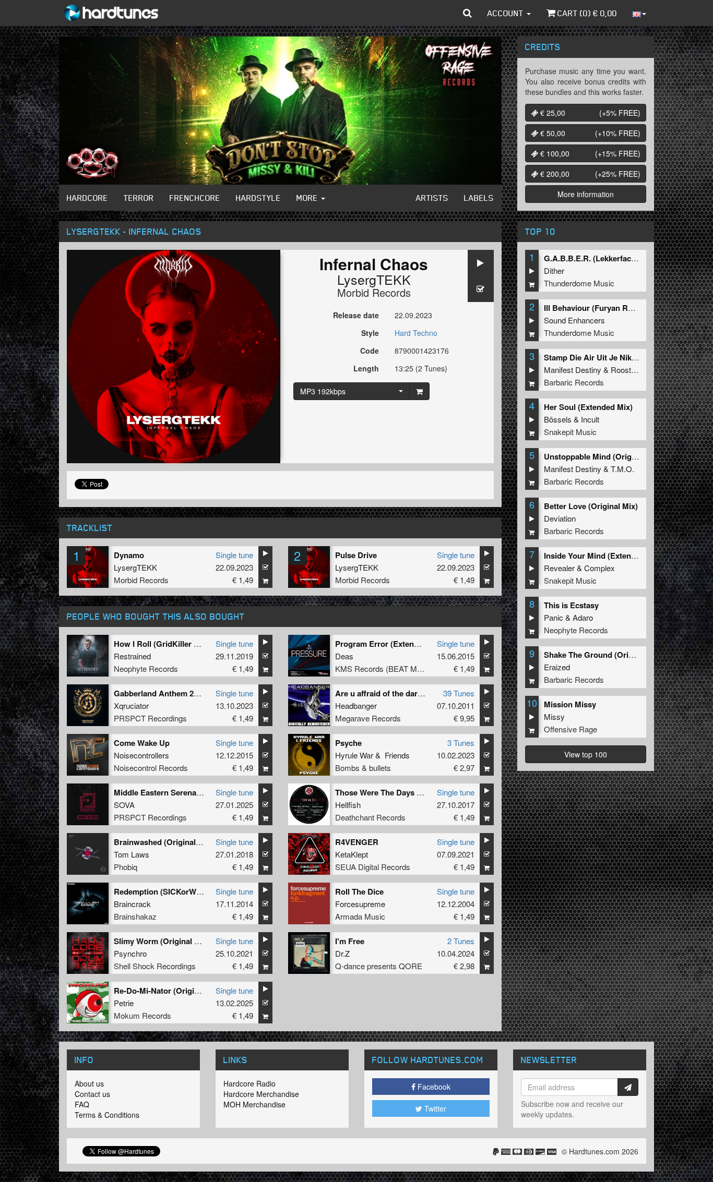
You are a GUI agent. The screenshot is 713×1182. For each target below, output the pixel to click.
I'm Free (349, 941)
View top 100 (585, 754)
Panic (553, 617)
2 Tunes (460, 940)
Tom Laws (131, 854)
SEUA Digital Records (372, 866)
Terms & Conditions (107, 1114)
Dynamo (129, 555)
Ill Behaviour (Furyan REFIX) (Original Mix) (621, 307)
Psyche (348, 743)
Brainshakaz (135, 916)
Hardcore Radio (249, 1083)
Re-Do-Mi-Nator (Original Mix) (168, 990)
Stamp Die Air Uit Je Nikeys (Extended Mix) (622, 357)
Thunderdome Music (579, 283)
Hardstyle (258, 197)
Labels (479, 197)
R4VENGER (356, 842)
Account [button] (507, 13)
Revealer (559, 567)
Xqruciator (131, 705)
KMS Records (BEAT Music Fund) (394, 668)
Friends (397, 755)
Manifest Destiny (572, 369)
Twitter (434, 1108)
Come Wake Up (142, 743)
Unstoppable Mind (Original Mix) (603, 456)
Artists (432, 197)
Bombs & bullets (363, 767)
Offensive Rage (570, 728)
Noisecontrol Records (151, 767)
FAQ (82, 1104)
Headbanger (356, 705)
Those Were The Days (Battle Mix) (396, 792)
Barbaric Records (574, 382)
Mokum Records (142, 1015)
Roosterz (626, 369)
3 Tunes (460, 742)
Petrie (124, 1002)
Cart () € (586, 13)
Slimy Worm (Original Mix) (162, 941)
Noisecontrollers (141, 755)
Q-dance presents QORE (378, 965)
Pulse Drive (356, 555)
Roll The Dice (359, 891)
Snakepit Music (570, 431)
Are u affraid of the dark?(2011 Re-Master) (411, 693)
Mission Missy (570, 704)
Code (369, 350)
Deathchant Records (370, 817)
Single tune (234, 554)
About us (89, 1083)
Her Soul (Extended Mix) (588, 407)
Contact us (92, 1094)
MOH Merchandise (254, 1104)
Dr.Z (342, 953)
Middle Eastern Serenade (159, 792)
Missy (554, 716)
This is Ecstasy (571, 605)
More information (585, 194)
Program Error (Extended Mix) (390, 643)
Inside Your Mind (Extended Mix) (603, 555)
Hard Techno (416, 333)
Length (366, 368)
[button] (467, 13)
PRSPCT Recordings (150, 718)
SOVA (124, 804)
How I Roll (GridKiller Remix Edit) (175, 643)
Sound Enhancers (574, 320)
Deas (344, 655)
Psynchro (130, 953)
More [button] (308, 197)
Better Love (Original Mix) (591, 506)
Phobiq (125, 866)
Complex (599, 567)
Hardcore (87, 197)
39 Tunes (458, 693)
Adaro (583, 617)
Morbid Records (374, 292)
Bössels (558, 419)
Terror (139, 197)
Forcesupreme (360, 903)
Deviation (560, 518)
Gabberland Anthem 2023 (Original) (178, 693)
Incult (590, 419)
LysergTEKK (374, 279)
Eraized (557, 666)
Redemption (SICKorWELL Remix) (176, 891)
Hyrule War (354, 755)
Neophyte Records (146, 668)
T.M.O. (622, 468)
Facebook (432, 1086)
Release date (356, 315)
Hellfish (348, 804)
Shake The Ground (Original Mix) (604, 654)
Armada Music (360, 916)
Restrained (132, 655)
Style (370, 333)
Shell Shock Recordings (155, 965)
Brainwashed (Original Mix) (163, 842)
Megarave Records (368, 718)
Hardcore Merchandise (261, 1094)
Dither (554, 270)
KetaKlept (351, 854)
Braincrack (132, 903)
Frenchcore (195, 197)
